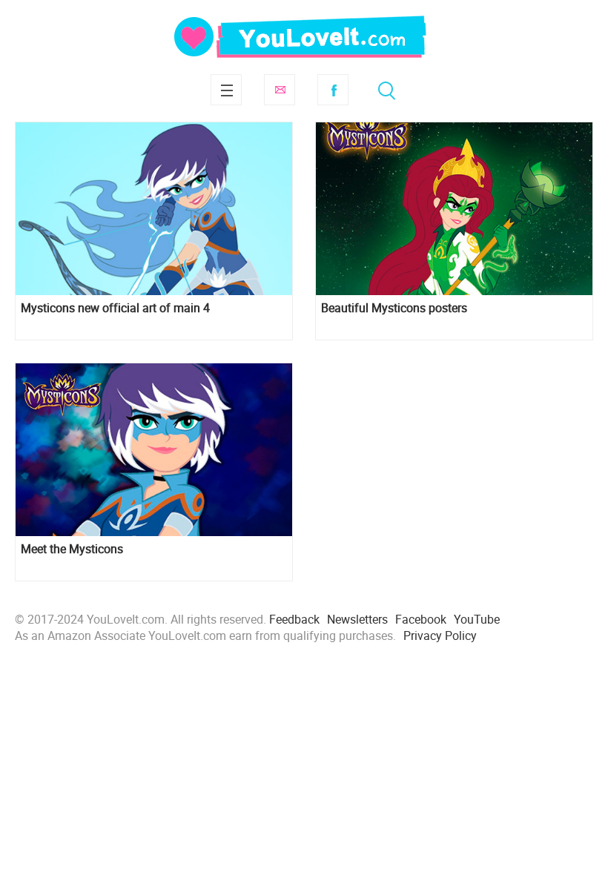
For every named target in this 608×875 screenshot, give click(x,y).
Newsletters (357, 619)
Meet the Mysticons (72, 549)
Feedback (294, 619)
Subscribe (279, 89)
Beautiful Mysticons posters (394, 308)
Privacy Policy (440, 635)
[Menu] (226, 89)
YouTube (477, 619)
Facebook (332, 89)
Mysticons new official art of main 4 (115, 308)
